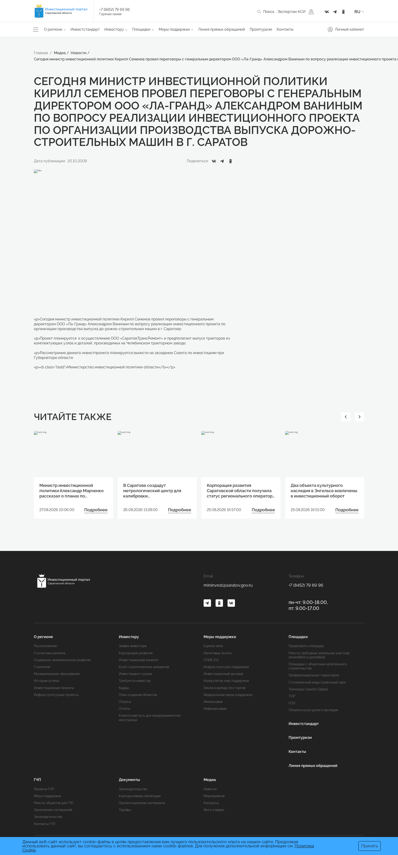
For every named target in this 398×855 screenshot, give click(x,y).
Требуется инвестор (135, 681)
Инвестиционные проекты (54, 688)
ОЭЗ (292, 703)
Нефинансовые (215, 708)
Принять (369, 845)
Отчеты (124, 708)
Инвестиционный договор (223, 674)
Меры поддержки (47, 796)
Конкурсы (211, 803)
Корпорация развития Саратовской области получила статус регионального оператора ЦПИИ (241, 491)
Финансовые (213, 702)
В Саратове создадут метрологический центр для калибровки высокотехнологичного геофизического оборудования (155, 491)
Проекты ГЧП (44, 789)
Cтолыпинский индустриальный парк (317, 682)
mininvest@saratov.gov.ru (228, 585)
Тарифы (125, 810)
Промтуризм (261, 29)
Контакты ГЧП (44, 824)
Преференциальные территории (314, 675)
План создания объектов (138, 695)
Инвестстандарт (85, 29)
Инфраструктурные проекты (56, 695)
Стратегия (42, 667)
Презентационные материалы (142, 803)
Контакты (285, 29)
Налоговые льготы (217, 653)
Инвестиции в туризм (135, 674)
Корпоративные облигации (140, 796)
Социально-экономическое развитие (62, 660)
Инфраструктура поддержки (226, 667)
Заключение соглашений (53, 810)
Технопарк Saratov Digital (308, 689)
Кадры (124, 688)
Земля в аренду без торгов (224, 688)
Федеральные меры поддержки (228, 695)
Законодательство (48, 817)
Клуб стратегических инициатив (144, 667)
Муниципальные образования (56, 674)
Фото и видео (214, 810)
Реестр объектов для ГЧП (53, 803)
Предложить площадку (306, 646)
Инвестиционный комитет (139, 660)
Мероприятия (214, 796)
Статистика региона (49, 653)
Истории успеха (46, 681)
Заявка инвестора (132, 646)
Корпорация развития (135, 653)
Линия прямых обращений (221, 29)
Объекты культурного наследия (313, 710)
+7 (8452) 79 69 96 (114, 9)
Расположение (45, 646)
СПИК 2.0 (211, 660)
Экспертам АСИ (291, 11)
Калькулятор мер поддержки (226, 681)
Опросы (125, 702)
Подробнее (96, 509)
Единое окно (213, 646)
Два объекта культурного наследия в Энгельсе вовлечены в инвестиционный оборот (324, 491)
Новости (210, 789)
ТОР (292, 696)
